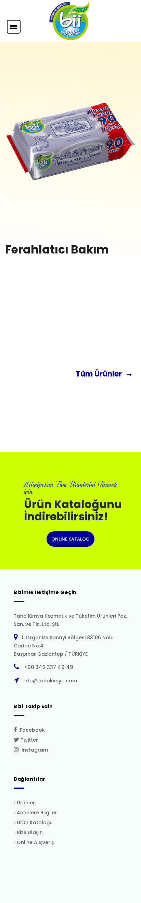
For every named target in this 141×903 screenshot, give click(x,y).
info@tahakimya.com (49, 680)
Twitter (28, 740)
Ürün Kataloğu (34, 822)
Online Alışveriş (34, 842)
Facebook (31, 730)
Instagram (33, 749)
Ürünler (25, 802)
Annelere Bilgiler (36, 812)
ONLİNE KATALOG (70, 539)
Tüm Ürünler (100, 374)
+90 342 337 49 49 (47, 667)
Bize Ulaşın (29, 832)
